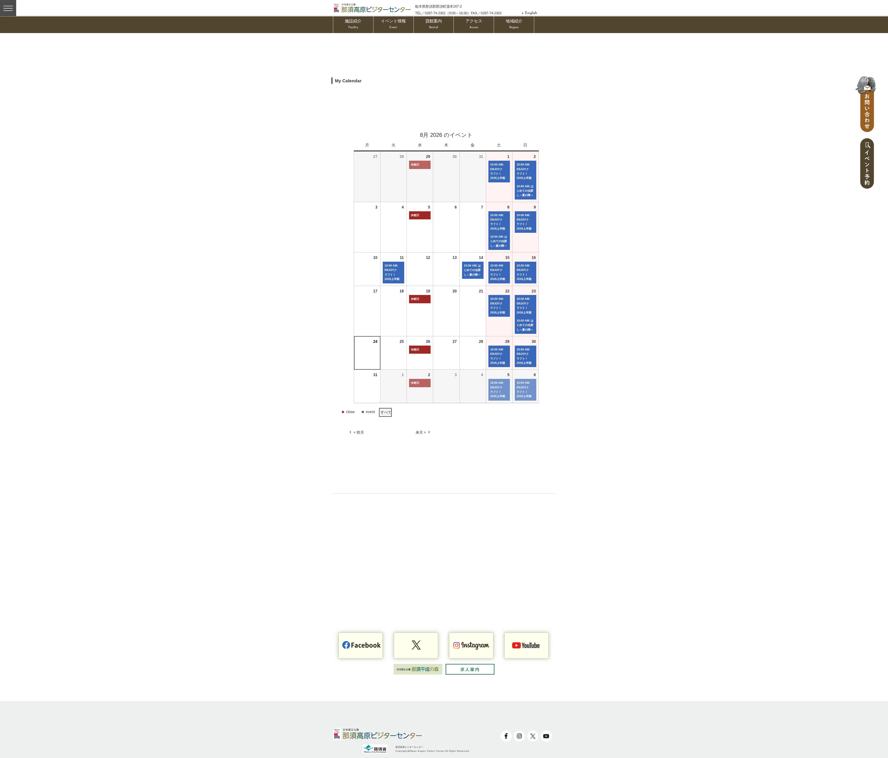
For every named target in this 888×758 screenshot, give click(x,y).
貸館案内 (433, 24)
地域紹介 (514, 24)
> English (529, 13)
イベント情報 (393, 24)
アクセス (474, 24)
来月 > (421, 432)
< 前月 (359, 432)
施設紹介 (353, 24)
